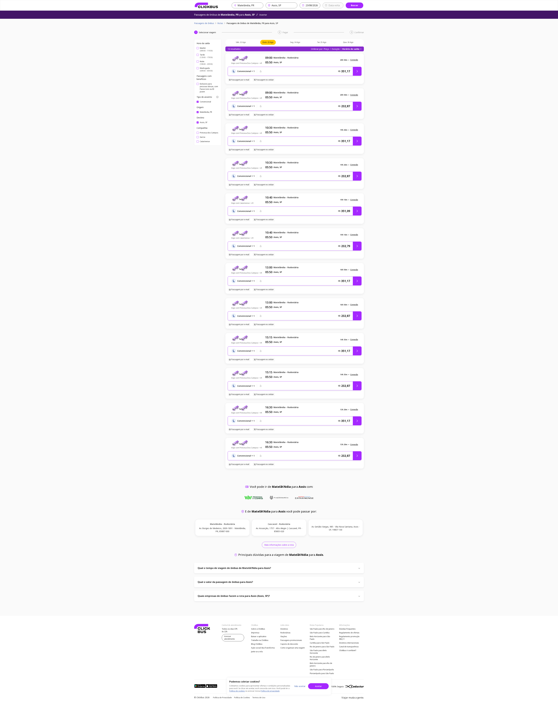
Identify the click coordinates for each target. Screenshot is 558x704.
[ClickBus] (206, 5)
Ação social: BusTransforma (263, 648)
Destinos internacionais (349, 643)
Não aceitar (299, 686)
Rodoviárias (285, 632)
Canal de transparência (348, 646)
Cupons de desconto (289, 644)
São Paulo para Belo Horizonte (318, 651)
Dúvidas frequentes (347, 629)
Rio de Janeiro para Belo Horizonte (320, 658)
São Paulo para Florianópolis (322, 669)
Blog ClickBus (256, 644)
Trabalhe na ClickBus (259, 640)
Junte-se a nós (257, 651)
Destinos (284, 629)
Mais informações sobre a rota (279, 544)
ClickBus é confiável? (347, 650)
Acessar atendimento (229, 637)
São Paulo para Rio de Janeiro (322, 629)
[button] (354, 60)
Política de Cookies (242, 697)
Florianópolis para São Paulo (322, 673)
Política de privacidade (270, 691)
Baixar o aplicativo (258, 636)
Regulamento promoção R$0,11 (349, 637)
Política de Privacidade (222, 697)
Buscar (354, 5)
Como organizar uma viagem (292, 648)
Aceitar (318, 686)
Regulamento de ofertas (349, 632)
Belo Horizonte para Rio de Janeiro (321, 664)
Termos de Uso (258, 697)
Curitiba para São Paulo (319, 643)
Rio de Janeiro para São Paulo (322, 646)
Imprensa (255, 632)
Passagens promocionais (291, 640)
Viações (283, 636)
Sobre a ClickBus (258, 629)
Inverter (263, 14)
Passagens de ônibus (204, 23)
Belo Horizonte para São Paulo (320, 637)
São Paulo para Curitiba (319, 632)
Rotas (220, 23)
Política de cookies (237, 691)
